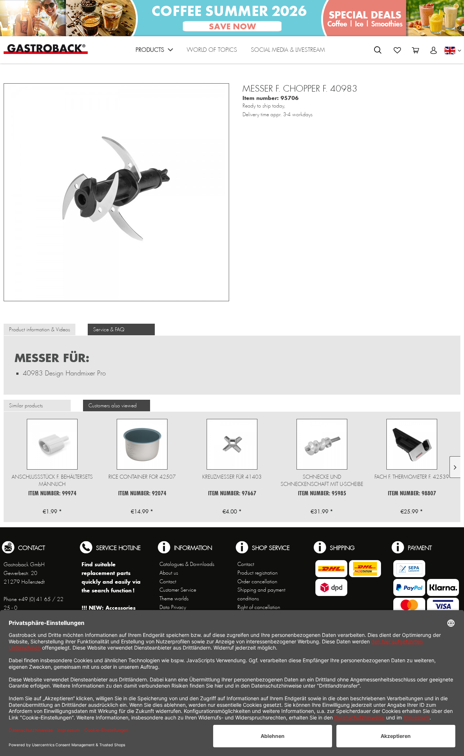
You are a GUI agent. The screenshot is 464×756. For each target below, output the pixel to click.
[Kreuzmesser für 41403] (232, 444)
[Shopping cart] (415, 50)
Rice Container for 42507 (142, 477)
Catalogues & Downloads (187, 564)
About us (169, 573)
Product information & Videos (39, 329)
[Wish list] (397, 50)
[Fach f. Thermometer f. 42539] (411, 444)
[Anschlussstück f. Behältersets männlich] (52, 444)
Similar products (26, 405)
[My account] (433, 50)
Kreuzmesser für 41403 (232, 477)
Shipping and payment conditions (261, 594)
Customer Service (178, 590)
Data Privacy (173, 607)
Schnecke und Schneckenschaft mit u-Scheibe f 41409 (322, 481)
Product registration (257, 573)
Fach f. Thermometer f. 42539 (411, 477)
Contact (168, 581)
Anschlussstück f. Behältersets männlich (52, 480)
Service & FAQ (108, 329)
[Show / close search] (377, 50)
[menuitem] (154, 51)
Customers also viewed (112, 405)
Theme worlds (174, 598)
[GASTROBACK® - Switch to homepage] (46, 49)
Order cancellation (257, 581)
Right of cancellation (258, 607)
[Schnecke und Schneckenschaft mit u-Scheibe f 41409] (322, 444)
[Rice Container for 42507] (142, 444)
